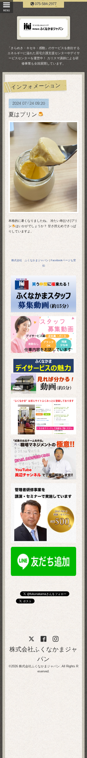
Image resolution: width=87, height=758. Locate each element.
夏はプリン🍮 (26, 114)
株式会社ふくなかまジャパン (39, 666)
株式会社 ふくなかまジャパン (30, 260)
